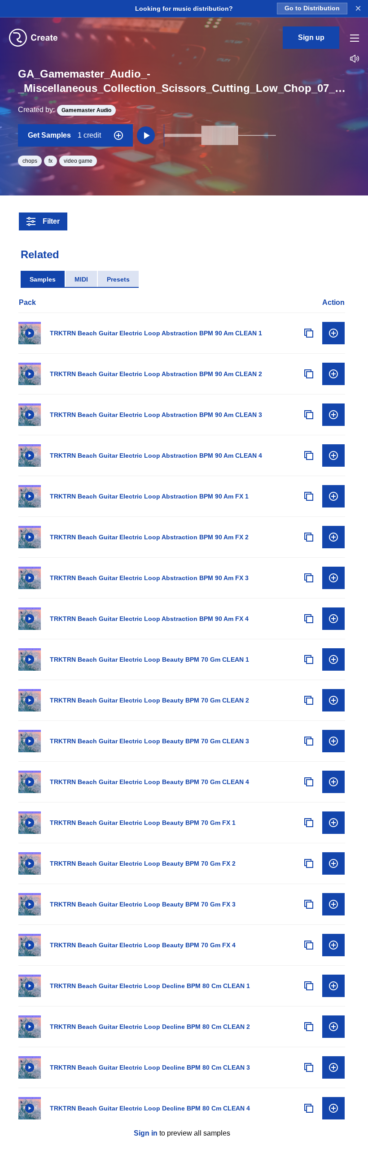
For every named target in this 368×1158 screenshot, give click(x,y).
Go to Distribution (312, 8)
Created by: (64, 109)
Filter (51, 221)
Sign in (146, 1133)
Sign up (311, 37)
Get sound (333, 333)
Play (29, 333)
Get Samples (64, 135)
